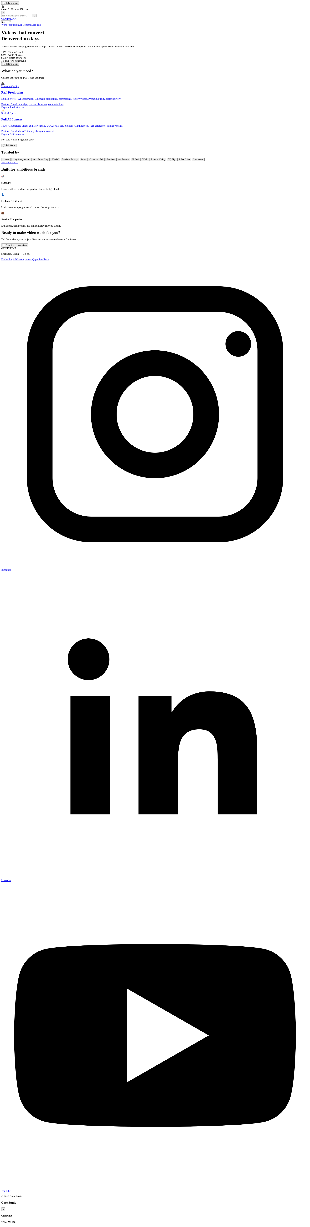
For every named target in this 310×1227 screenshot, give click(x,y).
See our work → (9, 162)
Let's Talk (36, 24)
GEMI (8, 18)
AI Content (25, 24)
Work (4, 24)
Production (13, 24)
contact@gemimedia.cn (37, 259)
